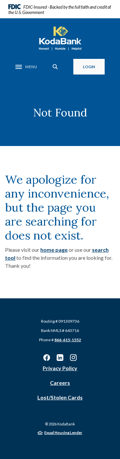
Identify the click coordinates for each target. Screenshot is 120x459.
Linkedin (60, 357)
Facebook (46, 357)
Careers (60, 383)
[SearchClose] (55, 67)
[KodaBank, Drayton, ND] (60, 39)
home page (54, 249)
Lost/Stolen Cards (60, 397)
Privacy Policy (60, 368)
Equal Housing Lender (63, 432)
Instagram (73, 357)
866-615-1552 (67, 339)
